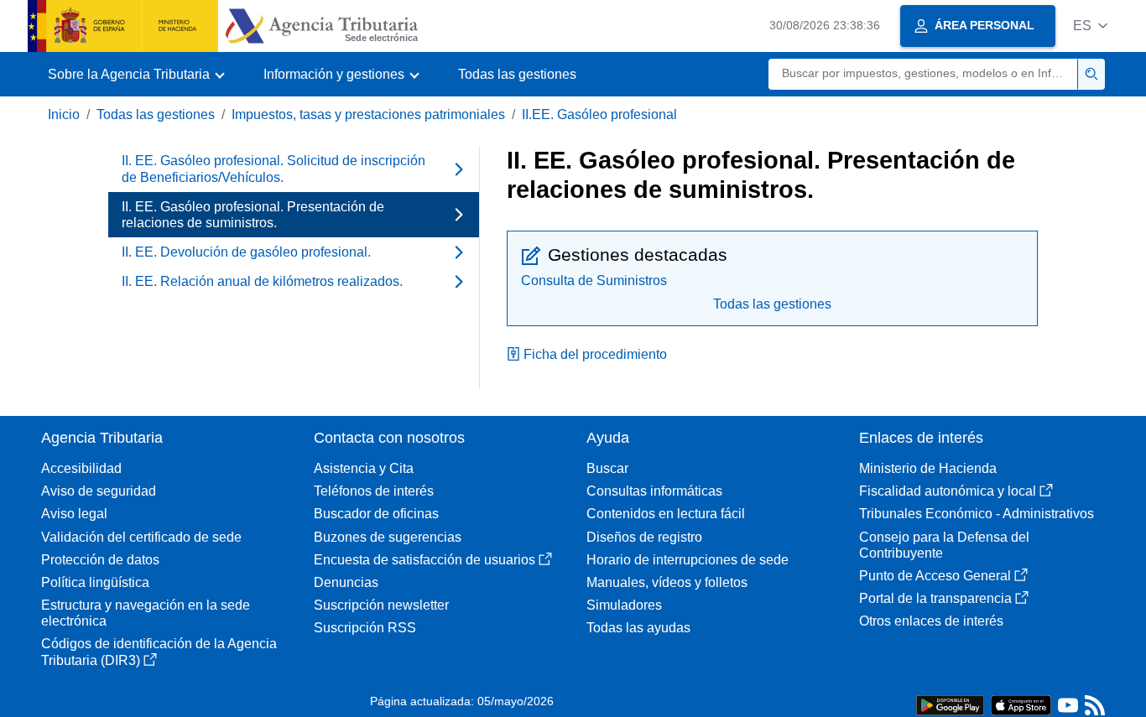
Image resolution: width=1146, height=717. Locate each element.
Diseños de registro (644, 537)
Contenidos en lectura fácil (665, 514)
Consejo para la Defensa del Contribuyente (944, 545)
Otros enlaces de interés (931, 621)
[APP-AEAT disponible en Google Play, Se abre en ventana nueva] (950, 704)
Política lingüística (95, 582)
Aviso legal (74, 514)
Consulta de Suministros (594, 280)
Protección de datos (100, 560)
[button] (1090, 25)
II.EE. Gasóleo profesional (599, 114)
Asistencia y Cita (364, 468)
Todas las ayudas (638, 628)
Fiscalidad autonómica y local (947, 491)
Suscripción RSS (365, 628)
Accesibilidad (81, 468)
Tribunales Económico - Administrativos (976, 514)
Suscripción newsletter (381, 605)
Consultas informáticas (654, 491)
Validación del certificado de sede (141, 537)
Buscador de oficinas (376, 514)
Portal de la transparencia (935, 598)
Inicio (64, 114)
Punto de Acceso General (935, 576)
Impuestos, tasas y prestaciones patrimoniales (368, 114)
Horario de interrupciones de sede (687, 560)
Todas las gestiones (517, 74)
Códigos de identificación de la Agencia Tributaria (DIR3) (159, 651)
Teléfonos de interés (374, 491)
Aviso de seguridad (98, 491)
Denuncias (346, 582)
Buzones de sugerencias (387, 537)
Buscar (607, 468)
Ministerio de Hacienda (928, 468)
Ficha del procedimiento (595, 354)
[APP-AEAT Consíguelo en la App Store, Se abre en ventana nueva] (1021, 704)
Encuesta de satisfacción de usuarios (424, 560)
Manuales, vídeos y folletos (667, 582)
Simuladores (624, 605)
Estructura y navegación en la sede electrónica (145, 613)
